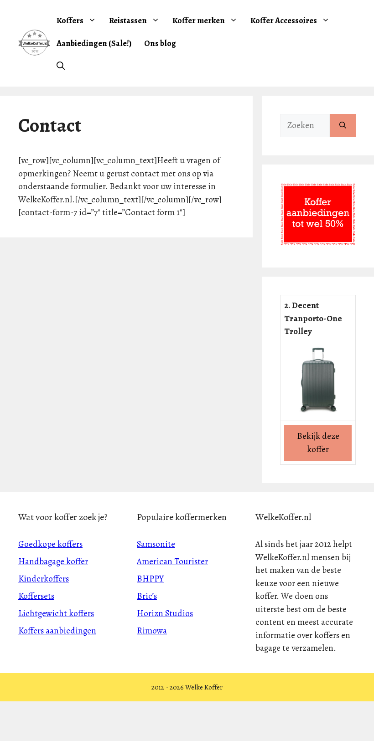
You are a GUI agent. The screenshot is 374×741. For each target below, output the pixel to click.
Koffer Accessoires (283, 20)
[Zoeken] (343, 125)
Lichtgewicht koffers (56, 613)
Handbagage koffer (53, 561)
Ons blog (160, 43)
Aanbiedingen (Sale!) (94, 43)
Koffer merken (198, 20)
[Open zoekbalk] (60, 66)
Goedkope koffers (50, 544)
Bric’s (147, 596)
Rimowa (152, 631)
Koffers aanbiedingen (57, 631)
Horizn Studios (165, 613)
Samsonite (156, 544)
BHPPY (150, 579)
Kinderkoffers (43, 579)
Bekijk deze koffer (318, 442)
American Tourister (172, 561)
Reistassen (128, 20)
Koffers (70, 20)
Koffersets (36, 596)
